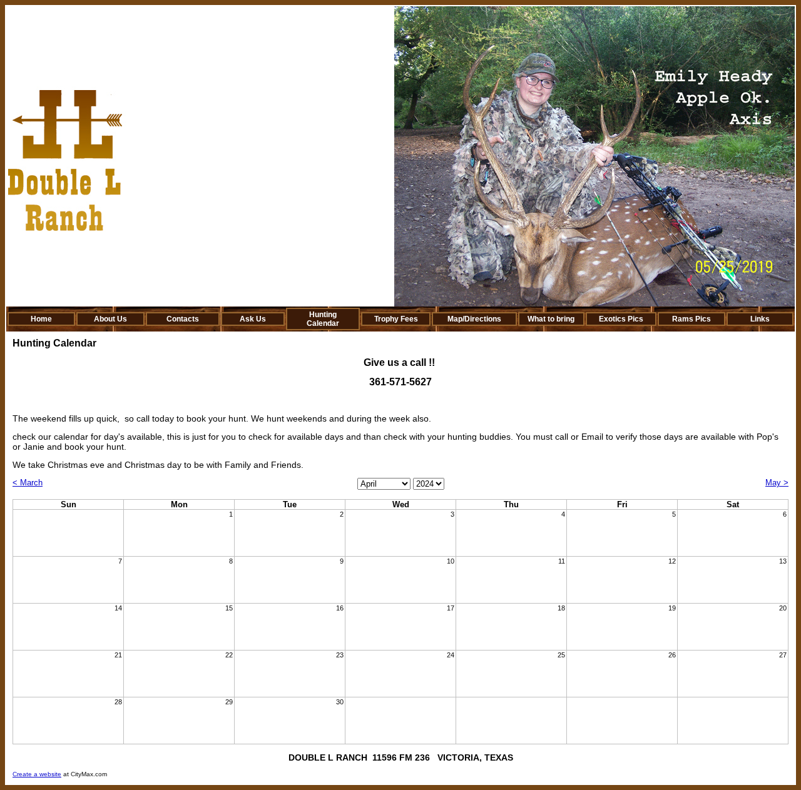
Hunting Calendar (323, 319)
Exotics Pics (621, 319)
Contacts (182, 319)
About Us (110, 319)
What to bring (551, 319)
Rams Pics (691, 319)
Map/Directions (474, 319)
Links (760, 319)
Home (41, 319)
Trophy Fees (396, 319)
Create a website (37, 774)
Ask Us (253, 319)
